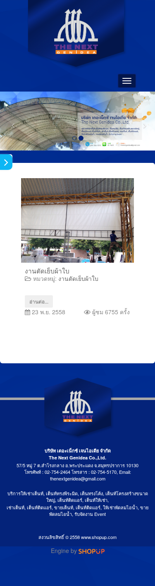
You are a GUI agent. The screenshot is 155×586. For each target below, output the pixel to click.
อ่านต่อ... (38, 301)
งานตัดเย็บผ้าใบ (47, 270)
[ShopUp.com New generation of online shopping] (92, 550)
